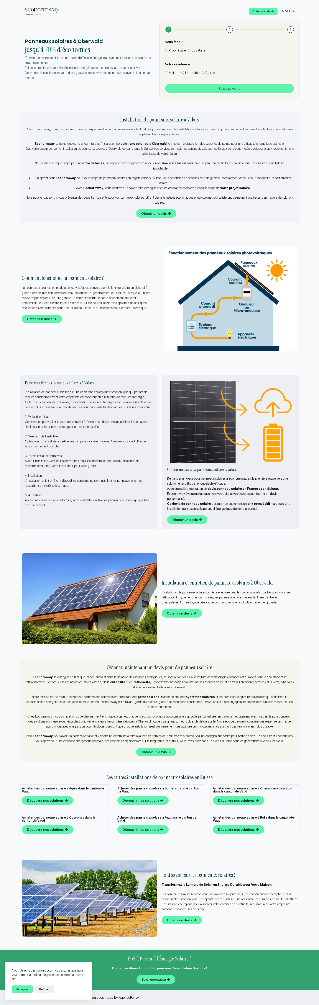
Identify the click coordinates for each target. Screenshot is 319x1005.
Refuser (44, 989)
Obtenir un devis (263, 11)
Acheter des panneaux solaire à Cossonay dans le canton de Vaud (58, 819)
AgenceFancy (129, 997)
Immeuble (192, 73)
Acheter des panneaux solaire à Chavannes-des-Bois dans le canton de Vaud (252, 789)
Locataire (199, 50)
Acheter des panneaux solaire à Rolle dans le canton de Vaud (253, 819)
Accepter (22, 989)
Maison (174, 73)
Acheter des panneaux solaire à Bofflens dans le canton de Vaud (158, 789)
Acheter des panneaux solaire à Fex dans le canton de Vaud (156, 819)
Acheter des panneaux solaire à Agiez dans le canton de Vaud (63, 789)
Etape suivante (229, 88)
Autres (210, 73)
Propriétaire (177, 50)
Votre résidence (177, 64)
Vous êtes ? (174, 42)
